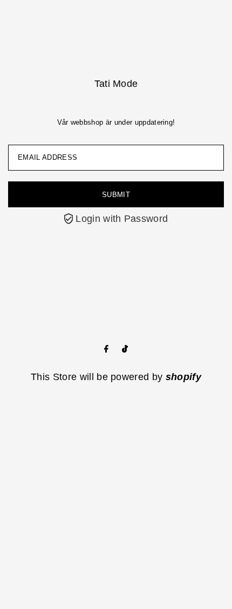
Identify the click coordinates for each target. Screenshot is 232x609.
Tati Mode (116, 83)
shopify (183, 376)
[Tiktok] (125, 349)
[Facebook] (106, 349)
